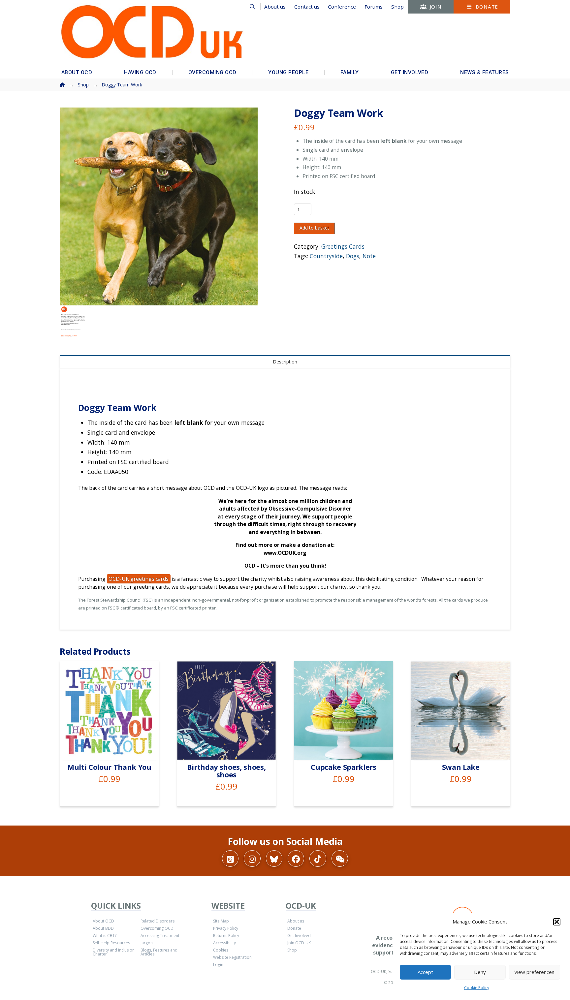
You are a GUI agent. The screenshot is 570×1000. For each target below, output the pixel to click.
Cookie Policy (476, 987)
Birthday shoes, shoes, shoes (226, 770)
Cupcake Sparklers (343, 767)
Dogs (352, 256)
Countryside (326, 256)
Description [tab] (285, 362)
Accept (425, 972)
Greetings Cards (342, 246)
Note (369, 256)
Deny (480, 972)
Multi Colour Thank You (109, 767)
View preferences (534, 972)
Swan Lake (461, 767)
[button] (557, 922)
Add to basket (314, 228)
